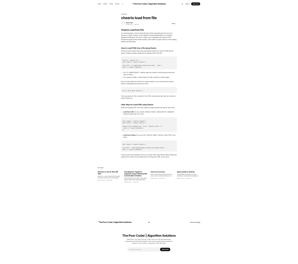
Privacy (117, 4)
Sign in (188, 4)
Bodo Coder (129, 22)
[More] (122, 4)
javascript (124, 14)
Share (173, 23)
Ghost (198, 222)
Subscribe (196, 4)
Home (99, 4)
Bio (149, 222)
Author (105, 4)
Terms (111, 4)
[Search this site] (182, 4)
